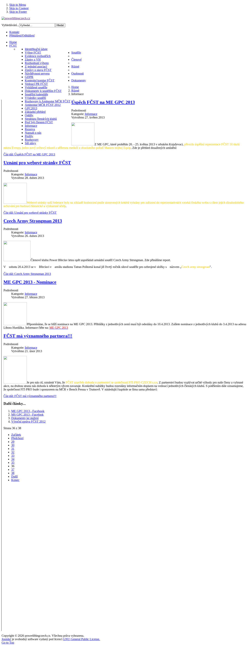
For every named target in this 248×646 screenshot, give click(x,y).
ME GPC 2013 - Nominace (29, 282)
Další (14, 476)
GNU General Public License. (81, 639)
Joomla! (6, 639)
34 (12, 459)
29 (12, 441)
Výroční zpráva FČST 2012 (28, 421)
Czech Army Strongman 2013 (32, 220)
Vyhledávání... (10, 25)
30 (12, 445)
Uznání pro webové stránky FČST (37, 162)
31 (12, 448)
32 (12, 452)
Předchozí (17, 438)
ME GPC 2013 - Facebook (27, 411)
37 (12, 469)
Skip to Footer (18, 11)
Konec (15, 480)
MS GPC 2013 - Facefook (27, 414)
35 (12, 462)
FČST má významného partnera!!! (37, 335)
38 (12, 473)
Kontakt (14, 32)
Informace (91, 114)
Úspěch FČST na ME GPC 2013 (103, 102)
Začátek (16, 434)
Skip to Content (18, 8)
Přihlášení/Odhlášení (21, 35)
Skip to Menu (17, 4)
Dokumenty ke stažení (25, 418)
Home (75, 87)
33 (12, 455)
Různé (75, 90)
